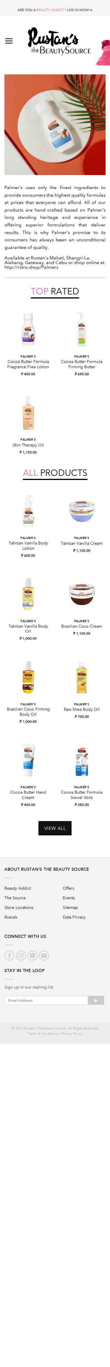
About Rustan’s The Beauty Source (46, 869)
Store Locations (18, 907)
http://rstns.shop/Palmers (31, 267)
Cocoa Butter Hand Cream (28, 795)
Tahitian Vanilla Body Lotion (28, 546)
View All (55, 828)
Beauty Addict (17, 888)
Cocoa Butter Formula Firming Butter (81, 364)
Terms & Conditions (43, 1034)
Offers (68, 888)
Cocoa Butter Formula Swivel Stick (81, 795)
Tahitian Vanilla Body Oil (28, 629)
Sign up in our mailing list (28, 987)
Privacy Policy (71, 1034)
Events (69, 897)
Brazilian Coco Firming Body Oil (28, 712)
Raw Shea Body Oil (82, 709)
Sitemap (70, 907)
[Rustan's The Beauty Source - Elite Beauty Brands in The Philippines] (59, 39)
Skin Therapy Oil (28, 445)
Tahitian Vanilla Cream (82, 543)
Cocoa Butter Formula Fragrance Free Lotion (28, 364)
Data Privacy (74, 917)
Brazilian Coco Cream (81, 626)
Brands (10, 917)
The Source (15, 897)
